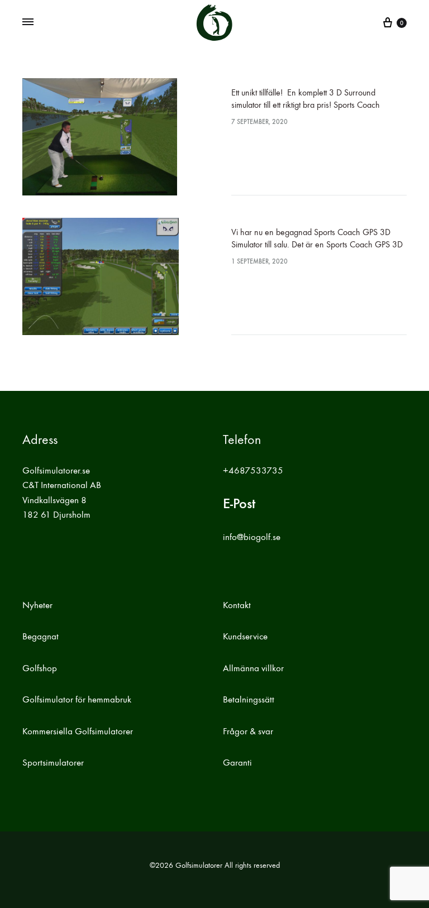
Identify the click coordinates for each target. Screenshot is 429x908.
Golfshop (39, 668)
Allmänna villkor (253, 668)
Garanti (237, 762)
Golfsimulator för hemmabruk (76, 699)
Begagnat (40, 636)
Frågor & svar (248, 731)
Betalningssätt (248, 699)
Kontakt (237, 605)
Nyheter (37, 605)
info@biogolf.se (251, 537)
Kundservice (245, 636)
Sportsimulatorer (53, 762)
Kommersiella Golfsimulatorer (77, 731)
